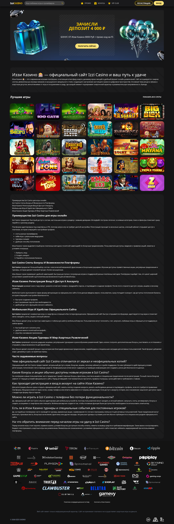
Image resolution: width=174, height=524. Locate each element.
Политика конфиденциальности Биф (76, 502)
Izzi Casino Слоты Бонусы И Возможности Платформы (33, 203)
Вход (158, 3)
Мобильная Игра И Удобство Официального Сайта (32, 208)
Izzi (16, 3)
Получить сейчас (87, 46)
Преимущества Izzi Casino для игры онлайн (29, 200)
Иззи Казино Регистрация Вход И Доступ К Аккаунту (32, 206)
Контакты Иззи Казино (102, 502)
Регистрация (143, 3)
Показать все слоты (152, 97)
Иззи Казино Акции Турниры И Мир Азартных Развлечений (35, 211)
